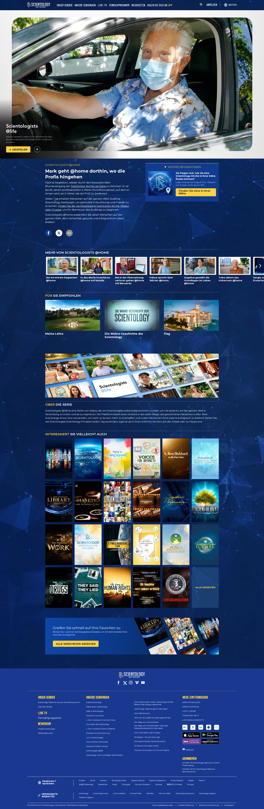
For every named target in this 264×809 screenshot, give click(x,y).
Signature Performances (97, 746)
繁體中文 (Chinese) (174, 784)
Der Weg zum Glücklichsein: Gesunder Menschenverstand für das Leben (151, 726)
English (82, 780)
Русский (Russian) (142, 784)
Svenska (158, 784)
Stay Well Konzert (142, 713)
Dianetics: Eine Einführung (98, 733)
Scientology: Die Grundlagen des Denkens (104, 755)
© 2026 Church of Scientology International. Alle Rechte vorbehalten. (57, 805)
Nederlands (102, 784)
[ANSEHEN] (205, 458)
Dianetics (150, 793)
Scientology (83, 793)
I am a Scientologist (94, 737)
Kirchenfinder (135, 793)
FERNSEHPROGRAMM (119, 5)
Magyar (191, 780)
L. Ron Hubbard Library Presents (100, 729)
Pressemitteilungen (46, 729)
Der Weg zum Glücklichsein (146, 722)
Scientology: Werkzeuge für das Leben (151, 709)
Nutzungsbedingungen (162, 805)
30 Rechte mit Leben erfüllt (146, 746)
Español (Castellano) (157, 780)
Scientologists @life (94, 750)
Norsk (114, 784)
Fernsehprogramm (49, 718)
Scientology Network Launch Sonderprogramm (59, 702)
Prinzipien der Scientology (97, 724)
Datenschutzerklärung (209, 805)
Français (190, 784)
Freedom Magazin (86, 797)
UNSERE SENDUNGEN (85, 5)
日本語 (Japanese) (86, 784)
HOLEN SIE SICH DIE (159, 5)
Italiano (202, 780)
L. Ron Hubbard (119, 793)
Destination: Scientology (97, 707)
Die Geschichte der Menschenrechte (149, 741)
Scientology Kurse (100, 793)
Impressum (229, 805)
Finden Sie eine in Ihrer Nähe (195, 192)
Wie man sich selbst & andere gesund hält (152, 718)
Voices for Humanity (95, 715)
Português (126, 784)
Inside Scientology (94, 702)
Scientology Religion (207, 793)
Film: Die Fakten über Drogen (147, 732)
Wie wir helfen (165, 793)
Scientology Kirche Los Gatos (88, 186)
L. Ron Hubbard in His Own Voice (100, 720)
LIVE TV (42, 713)
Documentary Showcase (97, 742)
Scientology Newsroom (185, 793)
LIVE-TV (102, 5)
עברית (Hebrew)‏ (176, 780)
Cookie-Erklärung (186, 805)
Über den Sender (45, 707)
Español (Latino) (137, 780)
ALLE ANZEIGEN (205, 587)
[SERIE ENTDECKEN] (58, 458)
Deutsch (103, 780)
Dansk (92, 780)
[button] (3, 266)
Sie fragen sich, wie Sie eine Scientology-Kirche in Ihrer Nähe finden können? (195, 176)
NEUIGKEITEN (138, 5)
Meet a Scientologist (95, 711)
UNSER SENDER (64, 5)
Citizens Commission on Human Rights (151, 750)
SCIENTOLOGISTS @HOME (62, 165)
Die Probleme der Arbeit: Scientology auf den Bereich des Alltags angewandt (154, 703)
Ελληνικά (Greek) (119, 780)
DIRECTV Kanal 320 (191, 702)
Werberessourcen (45, 733)
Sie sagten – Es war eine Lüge (147, 737)
